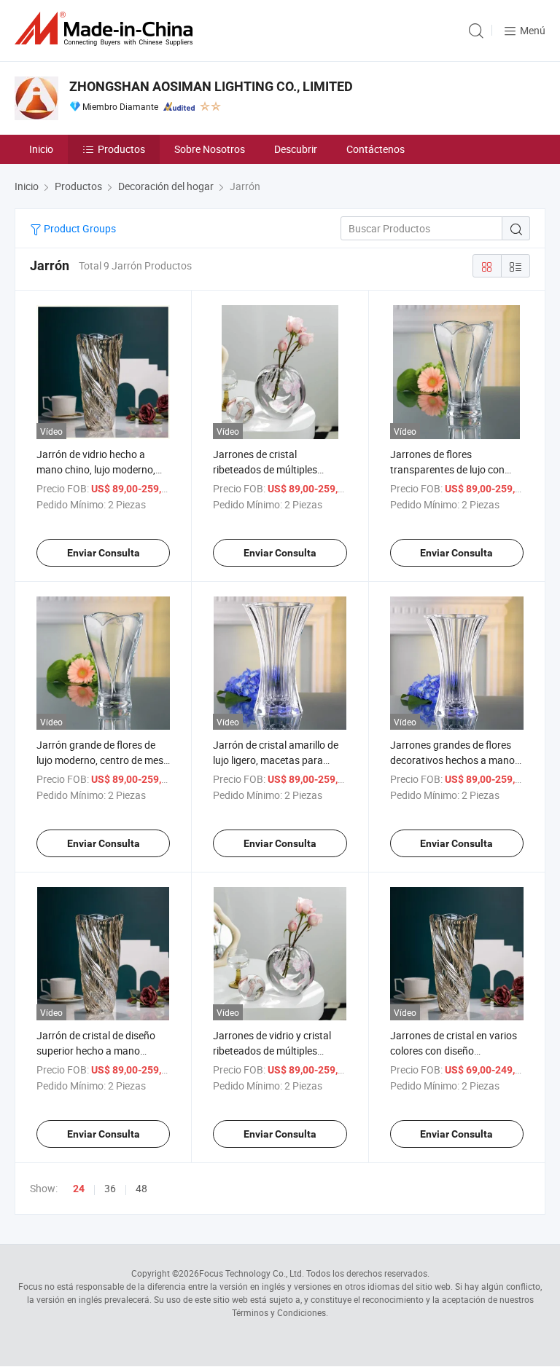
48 (141, 1188)
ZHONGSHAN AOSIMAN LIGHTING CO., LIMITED (211, 86)
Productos (121, 149)
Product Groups (79, 228)
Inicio (41, 149)
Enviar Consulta (103, 553)
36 (110, 1188)
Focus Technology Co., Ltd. (251, 1273)
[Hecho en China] (106, 29)
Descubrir (295, 149)
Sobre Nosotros (209, 149)
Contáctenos (375, 149)
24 (79, 1188)
